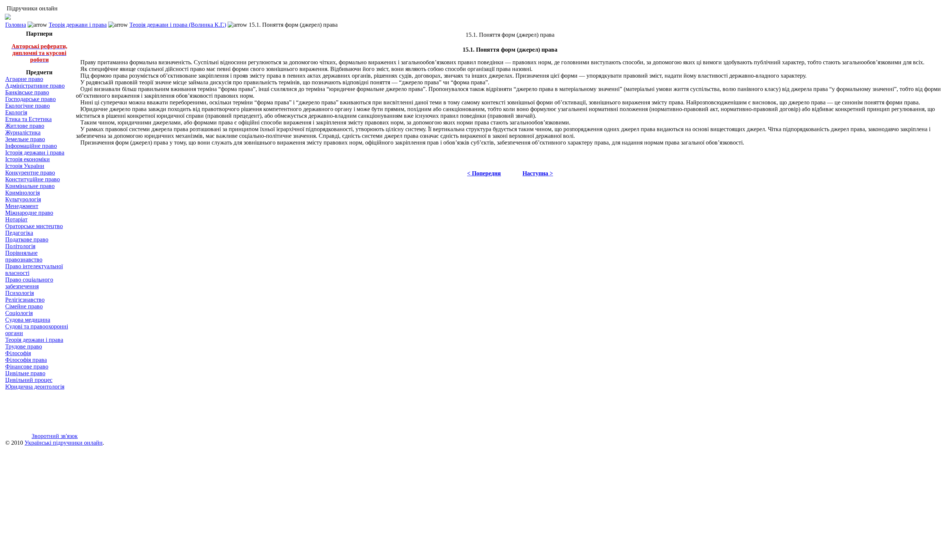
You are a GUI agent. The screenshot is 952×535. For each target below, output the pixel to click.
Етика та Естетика (28, 119)
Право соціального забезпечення (29, 282)
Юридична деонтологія (34, 386)
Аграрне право (24, 79)
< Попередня (484, 173)
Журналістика (23, 132)
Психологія (19, 293)
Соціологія (19, 313)
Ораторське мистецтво (34, 226)
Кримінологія (22, 192)
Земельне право (25, 139)
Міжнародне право (29, 213)
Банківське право (27, 92)
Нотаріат (16, 219)
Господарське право (30, 99)
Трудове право (23, 346)
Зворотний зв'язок (55, 436)
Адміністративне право (35, 85)
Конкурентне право (30, 172)
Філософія (18, 353)
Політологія (20, 246)
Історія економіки (27, 159)
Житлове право (24, 126)
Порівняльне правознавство (23, 256)
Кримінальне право (30, 186)
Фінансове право (26, 366)
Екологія (16, 112)
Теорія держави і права (78, 25)
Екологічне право (27, 106)
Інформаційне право (31, 146)
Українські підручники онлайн (64, 443)
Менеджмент (21, 206)
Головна (15, 25)
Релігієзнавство (25, 299)
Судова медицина (27, 320)
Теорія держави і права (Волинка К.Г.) (177, 25)
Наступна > (537, 173)
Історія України (24, 166)
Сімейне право (24, 306)
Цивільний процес (28, 380)
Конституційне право (32, 179)
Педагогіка (19, 233)
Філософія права (26, 360)
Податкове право (26, 239)
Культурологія (23, 199)
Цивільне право (25, 373)
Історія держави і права (34, 152)
